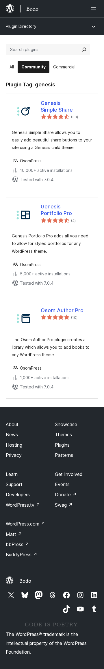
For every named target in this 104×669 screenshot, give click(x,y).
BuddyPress (21, 554)
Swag (64, 505)
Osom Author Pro (62, 310)
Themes (63, 434)
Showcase (66, 424)
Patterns (64, 455)
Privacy (14, 455)
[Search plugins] (84, 49)
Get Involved (69, 474)
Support (14, 484)
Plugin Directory (21, 26)
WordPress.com (25, 524)
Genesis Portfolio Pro (56, 209)
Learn (12, 474)
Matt (14, 534)
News (12, 434)
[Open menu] (95, 8)
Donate (66, 494)
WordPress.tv (23, 505)
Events (62, 484)
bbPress (17, 544)
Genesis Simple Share (57, 106)
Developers (18, 494)
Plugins (62, 445)
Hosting (14, 445)
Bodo (25, 581)
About (12, 424)
